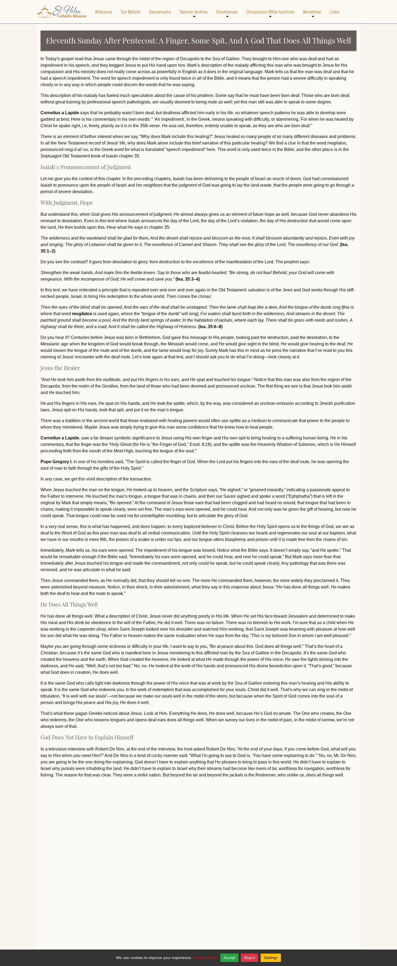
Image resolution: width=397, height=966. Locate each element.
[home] (61, 11)
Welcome (103, 12)
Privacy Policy (205, 957)
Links (334, 12)
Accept (229, 957)
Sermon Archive (193, 16)
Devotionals (226, 16)
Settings (271, 957)
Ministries (312, 16)
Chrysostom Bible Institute (270, 16)
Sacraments (160, 12)
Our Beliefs (130, 12)
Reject (249, 957)
